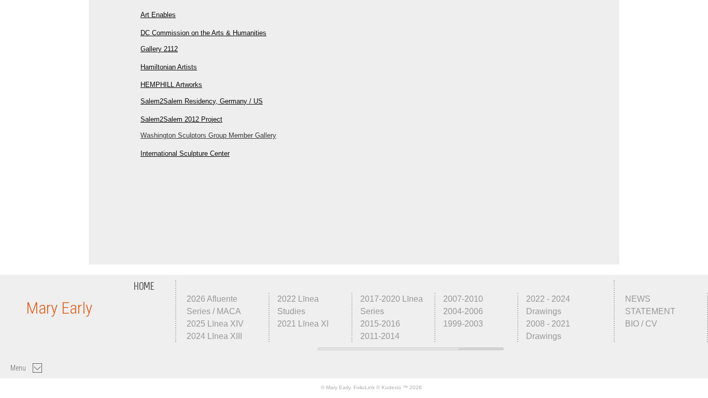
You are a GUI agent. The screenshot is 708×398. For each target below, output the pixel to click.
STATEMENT (650, 311)
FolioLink (364, 387)
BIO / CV (641, 323)
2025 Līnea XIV (215, 323)
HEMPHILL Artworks (171, 85)
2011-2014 (380, 336)
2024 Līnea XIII (214, 336)
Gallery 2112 (159, 49)
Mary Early (59, 308)
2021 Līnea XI (303, 323)
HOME (144, 286)
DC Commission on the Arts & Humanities (203, 33)
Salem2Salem (161, 101)
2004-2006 (463, 311)
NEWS (637, 298)
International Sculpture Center (185, 153)
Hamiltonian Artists (168, 67)
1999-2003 (463, 323)
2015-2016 (380, 323)
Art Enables (158, 15)
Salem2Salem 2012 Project (181, 119)
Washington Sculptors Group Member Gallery (208, 135)
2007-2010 (463, 298)
